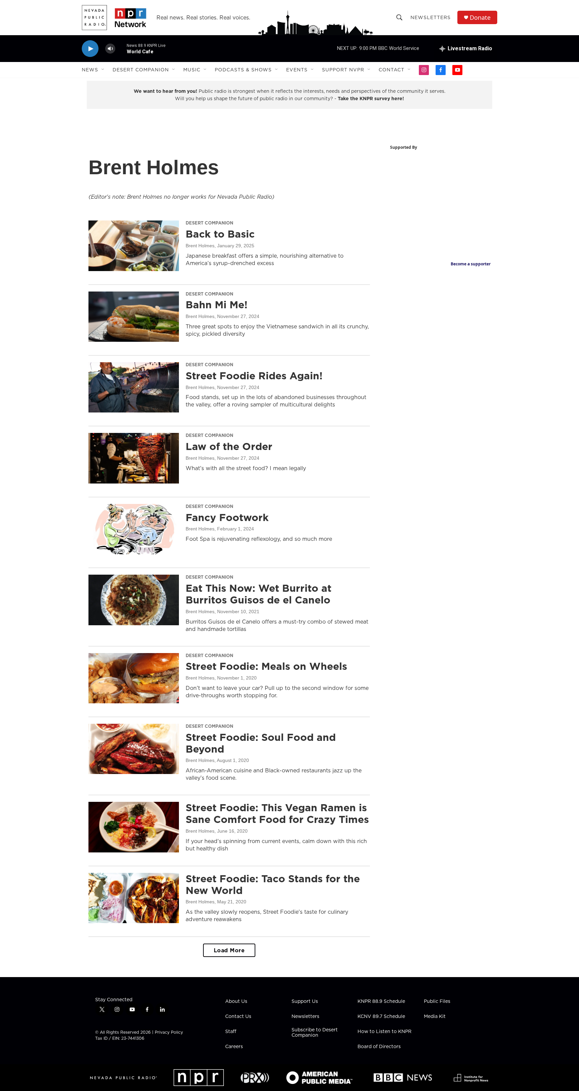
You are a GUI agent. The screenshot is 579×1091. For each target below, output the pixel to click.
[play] (90, 49)
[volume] (110, 48)
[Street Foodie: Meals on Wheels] (133, 678)
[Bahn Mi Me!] (133, 317)
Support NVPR (343, 69)
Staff (230, 1031)
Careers (234, 1046)
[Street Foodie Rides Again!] (133, 387)
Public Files (437, 1001)
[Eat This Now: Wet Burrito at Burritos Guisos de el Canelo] (133, 600)
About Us (236, 1001)
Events (297, 69)
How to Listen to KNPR (384, 1031)
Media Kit (435, 1016)
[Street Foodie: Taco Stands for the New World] (133, 898)
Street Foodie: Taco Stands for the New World (273, 884)
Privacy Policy (169, 1032)
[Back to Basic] (133, 245)
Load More (229, 950)
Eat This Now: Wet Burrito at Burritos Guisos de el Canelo (258, 594)
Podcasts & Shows (243, 69)
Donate (480, 17)
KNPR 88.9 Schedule (381, 1001)
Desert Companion (141, 69)
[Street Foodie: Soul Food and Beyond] (133, 749)
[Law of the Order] (133, 458)
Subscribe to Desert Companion (315, 1032)
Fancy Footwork (227, 517)
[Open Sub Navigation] (103, 69)
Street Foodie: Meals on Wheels (266, 666)
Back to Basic (220, 234)
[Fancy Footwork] (133, 529)
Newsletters (430, 17)
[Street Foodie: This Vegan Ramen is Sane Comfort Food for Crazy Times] (133, 827)
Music (191, 69)
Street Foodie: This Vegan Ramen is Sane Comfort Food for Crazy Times (277, 813)
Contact (391, 69)
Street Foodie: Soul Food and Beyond (261, 743)
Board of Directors (379, 1046)
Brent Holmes (200, 245)
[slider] (121, 48)
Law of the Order (229, 446)
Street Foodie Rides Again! (254, 376)
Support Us (305, 1001)
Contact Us (238, 1016)
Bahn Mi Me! (217, 305)
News (90, 69)
